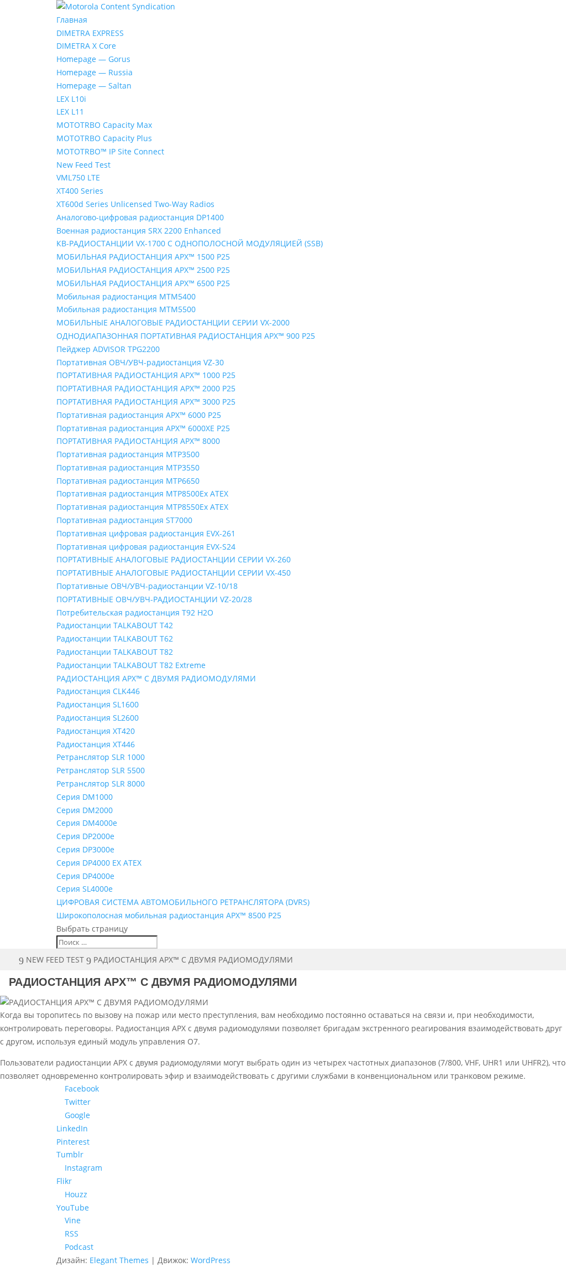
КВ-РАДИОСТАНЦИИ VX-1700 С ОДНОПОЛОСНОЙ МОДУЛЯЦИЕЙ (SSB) (189, 243)
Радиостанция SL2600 (97, 717)
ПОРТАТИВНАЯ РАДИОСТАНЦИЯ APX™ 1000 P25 (145, 375)
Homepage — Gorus (93, 59)
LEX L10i (71, 99)
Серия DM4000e (86, 823)
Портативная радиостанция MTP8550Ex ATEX (142, 506)
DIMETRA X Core (86, 45)
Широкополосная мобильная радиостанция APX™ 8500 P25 (168, 915)
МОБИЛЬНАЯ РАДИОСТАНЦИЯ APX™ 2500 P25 (143, 270)
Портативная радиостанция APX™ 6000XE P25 (143, 428)
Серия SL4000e (84, 888)
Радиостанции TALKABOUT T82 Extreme (131, 665)
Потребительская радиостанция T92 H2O (134, 612)
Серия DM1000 (84, 797)
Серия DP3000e (85, 849)
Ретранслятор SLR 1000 (100, 757)
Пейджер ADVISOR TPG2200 (108, 349)
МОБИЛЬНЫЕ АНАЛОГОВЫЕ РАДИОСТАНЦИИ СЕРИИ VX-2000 (173, 322)
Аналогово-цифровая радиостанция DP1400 (140, 217)
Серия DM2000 (84, 810)
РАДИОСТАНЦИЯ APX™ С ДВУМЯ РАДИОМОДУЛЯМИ (156, 678)
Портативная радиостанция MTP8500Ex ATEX (142, 493)
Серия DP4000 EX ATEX (99, 862)
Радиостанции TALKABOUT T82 (114, 652)
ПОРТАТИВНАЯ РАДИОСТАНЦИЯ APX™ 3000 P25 (145, 401)
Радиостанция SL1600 (97, 704)
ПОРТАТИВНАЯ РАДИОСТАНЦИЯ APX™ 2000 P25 (145, 388)
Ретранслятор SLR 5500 (100, 770)
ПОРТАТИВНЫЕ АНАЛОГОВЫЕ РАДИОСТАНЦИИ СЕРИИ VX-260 (173, 559)
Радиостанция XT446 (95, 744)
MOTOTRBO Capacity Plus (104, 138)
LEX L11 (70, 111)
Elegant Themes (119, 1260)
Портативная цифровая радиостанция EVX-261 (145, 533)
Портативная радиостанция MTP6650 (128, 480)
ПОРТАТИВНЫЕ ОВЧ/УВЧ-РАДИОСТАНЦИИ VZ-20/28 (154, 599)
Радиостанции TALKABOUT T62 (114, 638)
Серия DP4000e (85, 876)
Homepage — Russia (94, 72)
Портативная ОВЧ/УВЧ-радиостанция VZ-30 (140, 362)
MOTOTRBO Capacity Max (104, 125)
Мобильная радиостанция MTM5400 (126, 296)
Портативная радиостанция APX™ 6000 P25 (138, 415)
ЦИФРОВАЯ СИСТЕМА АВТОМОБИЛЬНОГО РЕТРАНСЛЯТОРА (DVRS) (183, 902)
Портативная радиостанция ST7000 (124, 520)
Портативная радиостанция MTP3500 (128, 454)
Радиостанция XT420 (95, 731)
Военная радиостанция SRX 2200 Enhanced (138, 230)
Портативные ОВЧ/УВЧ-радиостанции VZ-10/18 (147, 586)
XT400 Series (79, 190)
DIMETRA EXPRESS (90, 33)
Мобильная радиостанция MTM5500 (126, 309)
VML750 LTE (78, 177)
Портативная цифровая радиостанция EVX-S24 (145, 546)
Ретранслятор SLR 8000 (100, 783)
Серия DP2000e (85, 836)
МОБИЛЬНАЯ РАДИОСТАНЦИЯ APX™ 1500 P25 (143, 256)
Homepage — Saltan (94, 85)
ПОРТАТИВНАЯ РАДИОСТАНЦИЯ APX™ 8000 (138, 441)
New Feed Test (83, 164)
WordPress (210, 1260)
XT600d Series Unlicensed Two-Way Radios (135, 204)
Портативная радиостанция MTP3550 (128, 467)
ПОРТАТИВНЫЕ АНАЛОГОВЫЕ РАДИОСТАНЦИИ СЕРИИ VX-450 (173, 572)
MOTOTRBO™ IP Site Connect (110, 151)
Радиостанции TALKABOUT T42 (114, 625)
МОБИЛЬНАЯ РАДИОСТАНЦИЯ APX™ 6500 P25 (143, 283)
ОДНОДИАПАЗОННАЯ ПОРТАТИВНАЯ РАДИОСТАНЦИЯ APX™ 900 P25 (185, 335)
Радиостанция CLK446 (98, 691)
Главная (71, 19)
